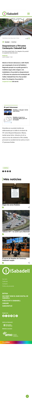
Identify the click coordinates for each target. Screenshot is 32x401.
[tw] (6, 316)
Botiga (5, 293)
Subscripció (7, 306)
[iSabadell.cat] (9, 16)
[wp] (17, 316)
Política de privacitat (8, 286)
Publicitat (5, 281)
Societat (7, 42)
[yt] (14, 316)
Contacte (5, 284)
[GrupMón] (16, 342)
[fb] (3, 316)
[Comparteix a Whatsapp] (8, 171)
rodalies (5, 168)
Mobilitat (13, 42)
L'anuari (5, 303)
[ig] (9, 316)
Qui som (4, 279)
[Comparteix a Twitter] (3, 171)
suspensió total (7, 81)
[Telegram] (11, 316)
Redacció (4, 55)
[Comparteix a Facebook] (5, 171)
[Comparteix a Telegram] (10, 171)
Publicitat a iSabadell (11, 301)
